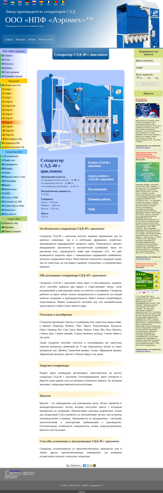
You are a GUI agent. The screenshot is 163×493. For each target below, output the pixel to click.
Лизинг (7, 173)
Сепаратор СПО (12, 143)
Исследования (11, 156)
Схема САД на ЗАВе (14, 206)
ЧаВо (91, 209)
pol (34, 4)
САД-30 (8, 118)
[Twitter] (87, 465)
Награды (8, 168)
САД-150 (9, 135)
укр (12, 4)
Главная (9, 39)
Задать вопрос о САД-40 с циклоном (101, 177)
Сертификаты (10, 164)
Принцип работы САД (14, 177)
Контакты (20, 39)
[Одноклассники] (91, 465)
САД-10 (8, 102)
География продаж (13, 76)
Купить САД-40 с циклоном (99, 164)
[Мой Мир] (94, 465)
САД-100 (9, 131)
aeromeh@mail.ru (15, 471)
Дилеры (31, 39)
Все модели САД (13, 139)
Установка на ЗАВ (13, 202)
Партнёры (9, 227)
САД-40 (8, 122)
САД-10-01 (10, 106)
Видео (7, 185)
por (55, 4)
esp (41, 4)
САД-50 (8, 126)
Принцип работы (99, 199)
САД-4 (8, 89)
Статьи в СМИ (11, 197)
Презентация (10, 189)
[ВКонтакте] (84, 465)
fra (48, 4)
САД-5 (8, 93)
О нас (7, 60)
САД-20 (8, 114)
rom (63, 4)
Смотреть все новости (143, 147)
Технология (9, 210)
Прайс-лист (9, 160)
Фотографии (10, 181)
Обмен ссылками (12, 231)
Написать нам (45, 39)
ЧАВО (7, 193)
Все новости (10, 214)
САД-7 (8, 97)
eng (19, 4)
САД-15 (8, 110)
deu (27, 4)
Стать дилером (11, 72)
